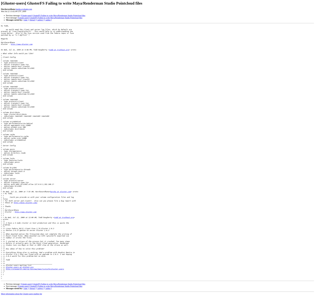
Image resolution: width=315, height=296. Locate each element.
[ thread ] (32, 20)
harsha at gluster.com (24, 9)
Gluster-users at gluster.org (19, 267)
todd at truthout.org (59, 50)
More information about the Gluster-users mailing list (21, 294)
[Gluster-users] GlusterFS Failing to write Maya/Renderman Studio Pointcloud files (53, 15)
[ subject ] (40, 20)
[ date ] (25, 20)
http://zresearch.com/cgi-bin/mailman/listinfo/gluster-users (35, 269)
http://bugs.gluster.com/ (25, 203)
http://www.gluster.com (21, 44)
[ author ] (48, 20)
